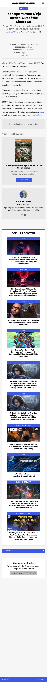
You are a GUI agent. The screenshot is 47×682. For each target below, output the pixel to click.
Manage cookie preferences (23, 573)
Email (22, 215)
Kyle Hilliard (13, 32)
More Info (24, 180)
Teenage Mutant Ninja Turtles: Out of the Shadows (23, 166)
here (42, 112)
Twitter (25, 215)
